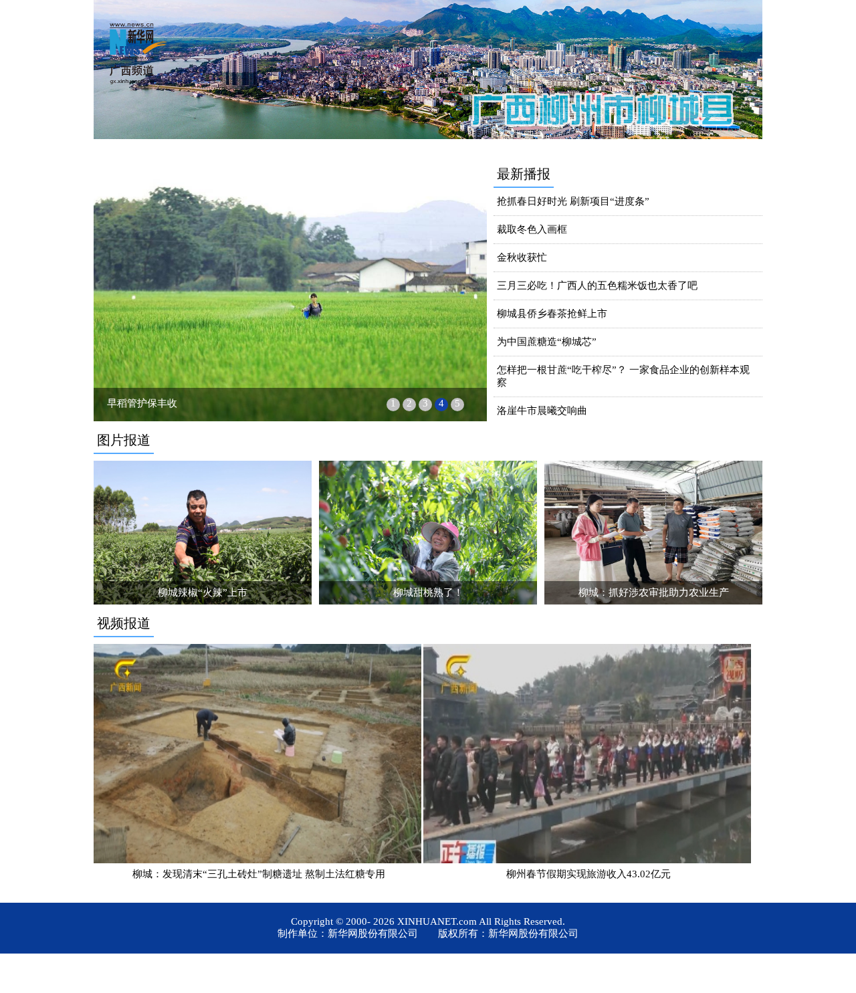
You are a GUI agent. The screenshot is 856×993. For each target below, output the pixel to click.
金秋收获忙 (522, 257)
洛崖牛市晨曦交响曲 (542, 410)
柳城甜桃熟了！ (428, 592)
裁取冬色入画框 (532, 229)
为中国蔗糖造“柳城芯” (547, 341)
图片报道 (123, 440)
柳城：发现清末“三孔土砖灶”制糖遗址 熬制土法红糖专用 (258, 874)
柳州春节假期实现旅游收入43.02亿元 (588, 874)
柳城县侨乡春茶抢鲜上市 (552, 313)
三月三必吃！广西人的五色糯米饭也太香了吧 (597, 285)
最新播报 (523, 174)
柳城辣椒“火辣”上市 (202, 592)
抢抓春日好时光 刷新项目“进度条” (573, 201)
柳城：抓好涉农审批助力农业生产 (653, 592)
